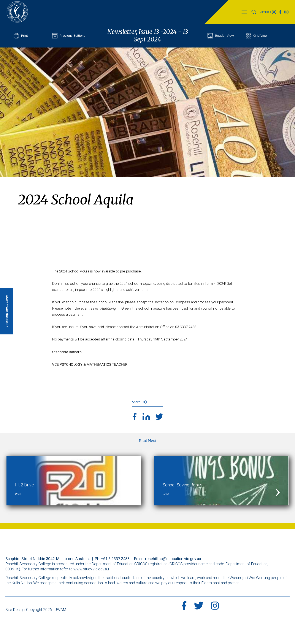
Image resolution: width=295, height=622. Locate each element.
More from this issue (7, 311)
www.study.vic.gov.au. (91, 569)
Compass (266, 11)
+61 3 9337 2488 (115, 558)
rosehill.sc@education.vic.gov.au (173, 558)
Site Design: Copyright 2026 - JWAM (35, 609)
